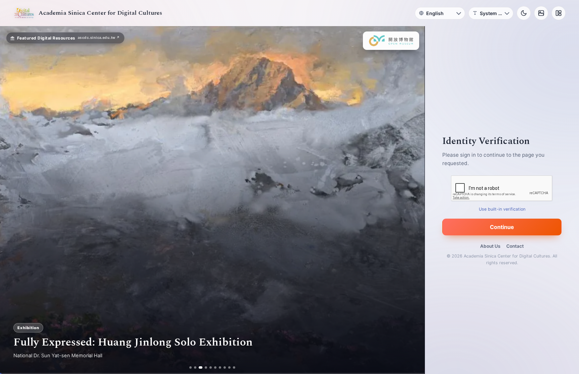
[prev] (12, 200)
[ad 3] (200, 367)
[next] (412, 200)
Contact (515, 246)
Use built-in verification (502, 209)
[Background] (541, 13)
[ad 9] (229, 367)
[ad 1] (191, 367)
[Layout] (559, 13)
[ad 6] (214, 367)
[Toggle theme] (524, 13)
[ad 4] (205, 367)
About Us (490, 246)
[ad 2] (196, 367)
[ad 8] (224, 367)
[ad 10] (233, 367)
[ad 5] (210, 367)
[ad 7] (219, 367)
